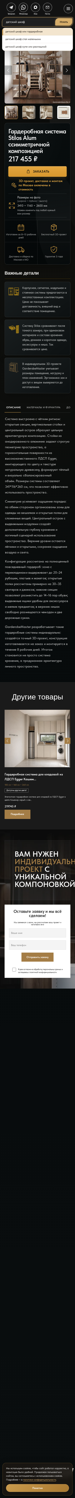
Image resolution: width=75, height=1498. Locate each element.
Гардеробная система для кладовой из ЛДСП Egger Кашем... (34, 776)
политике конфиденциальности (39, 1479)
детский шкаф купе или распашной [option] (25, 46)
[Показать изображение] (11, 112)
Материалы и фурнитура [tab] (44, 407)
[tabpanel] (37, 543)
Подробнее (17, 814)
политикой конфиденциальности (43, 972)
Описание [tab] (13, 407)
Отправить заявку (37, 957)
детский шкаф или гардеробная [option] (23, 31)
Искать (64, 21)
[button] (8, 741)
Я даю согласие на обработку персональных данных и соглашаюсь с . (40, 970)
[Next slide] (66, 70)
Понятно (37, 1488)
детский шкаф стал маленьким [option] (23, 39)
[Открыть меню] (68, 8)
